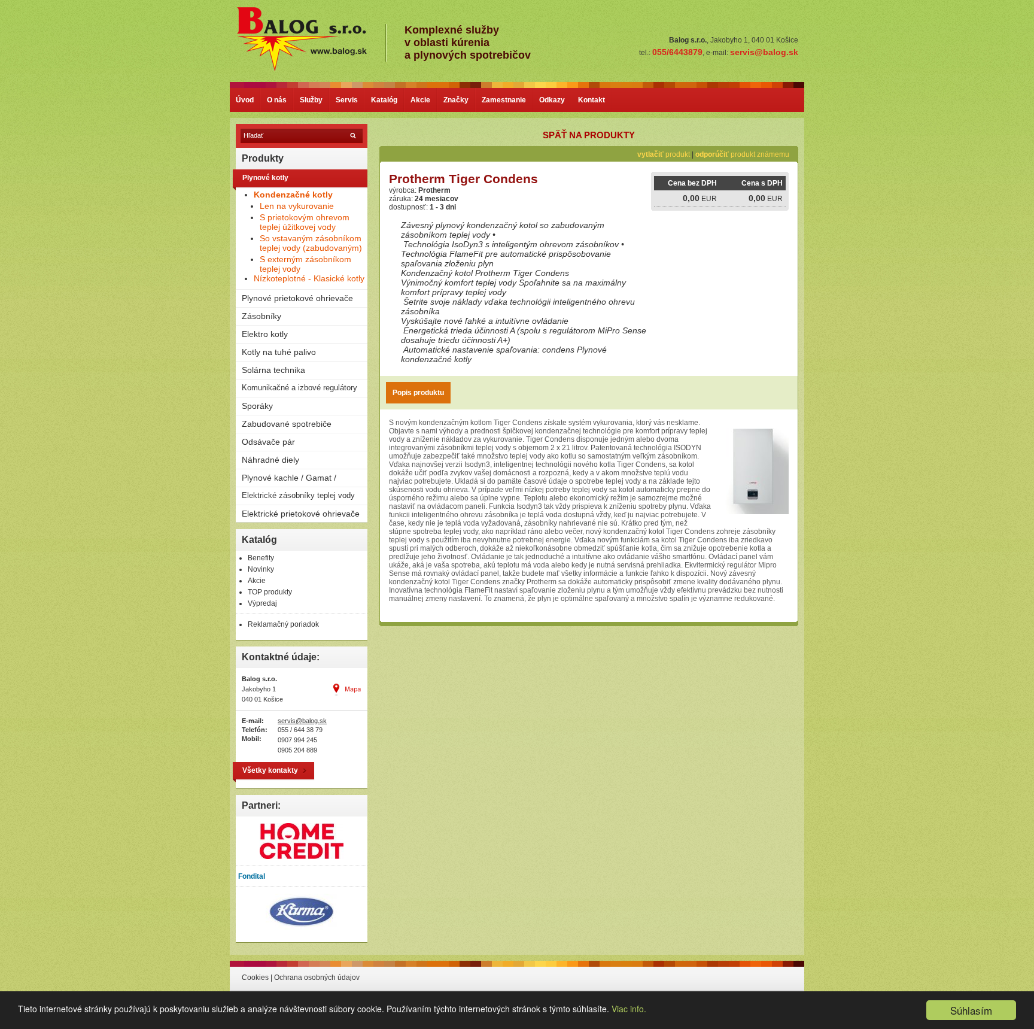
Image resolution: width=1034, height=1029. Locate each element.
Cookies (255, 977)
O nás (277, 100)
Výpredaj (262, 603)
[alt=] (310, 69)
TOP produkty (270, 592)
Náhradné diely (270, 460)
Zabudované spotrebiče (287, 424)
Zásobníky (261, 316)
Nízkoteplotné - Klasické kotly (309, 278)
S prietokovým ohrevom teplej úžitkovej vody (304, 222)
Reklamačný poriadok (283, 624)
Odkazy (552, 100)
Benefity (261, 558)
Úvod (245, 100)
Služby (311, 100)
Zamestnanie (504, 100)
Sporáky (257, 406)
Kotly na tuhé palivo (279, 352)
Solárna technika (273, 370)
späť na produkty (589, 135)
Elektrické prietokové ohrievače (301, 513)
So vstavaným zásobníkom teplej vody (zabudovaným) (311, 243)
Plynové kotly (265, 178)
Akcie (420, 100)
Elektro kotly (265, 334)
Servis (347, 100)
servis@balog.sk (302, 720)
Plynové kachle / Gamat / (289, 477)
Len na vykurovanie (297, 206)
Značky (456, 100)
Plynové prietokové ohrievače (297, 298)
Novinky (261, 569)
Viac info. (629, 1009)
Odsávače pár (268, 442)
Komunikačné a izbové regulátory (299, 387)
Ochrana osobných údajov (317, 977)
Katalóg (384, 100)
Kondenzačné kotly (293, 194)
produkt (663, 154)
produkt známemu (742, 154)
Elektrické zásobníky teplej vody (298, 495)
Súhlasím (971, 1010)
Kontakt (591, 100)
